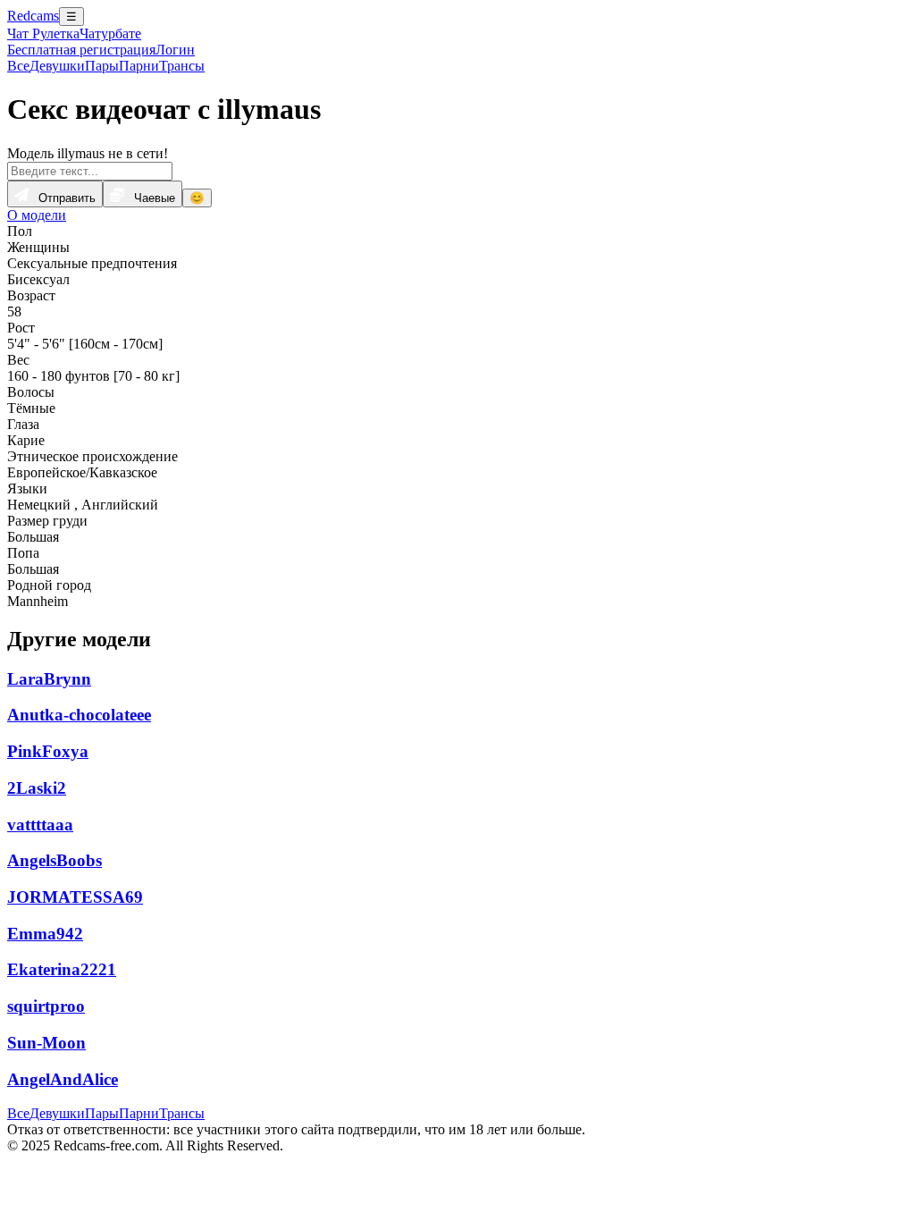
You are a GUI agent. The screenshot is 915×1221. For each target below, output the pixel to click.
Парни (139, 65)
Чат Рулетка (43, 33)
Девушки (57, 65)
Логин (175, 49)
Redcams (33, 15)
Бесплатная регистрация (81, 49)
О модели (36, 215)
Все (18, 65)
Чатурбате (110, 33)
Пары (102, 65)
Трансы (182, 65)
